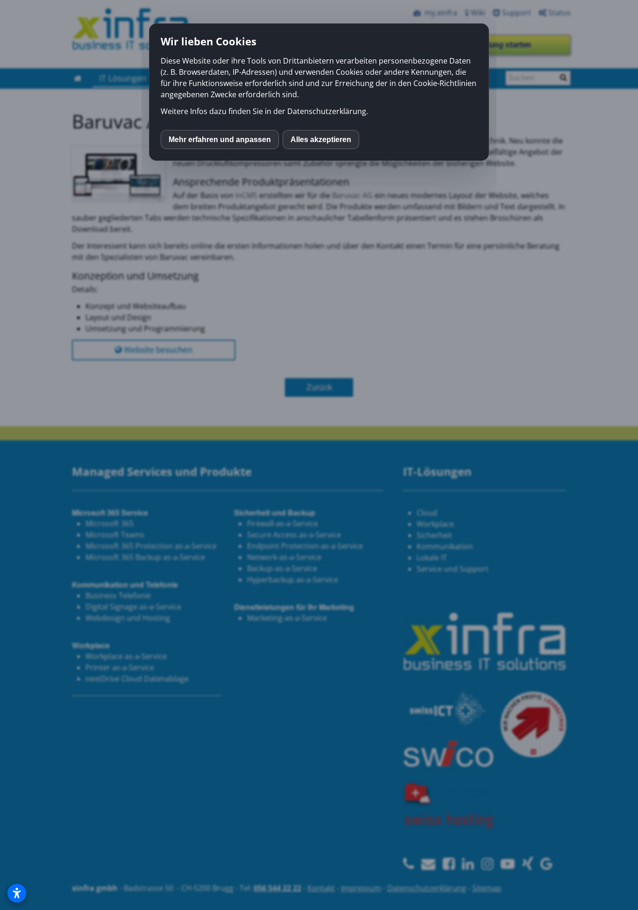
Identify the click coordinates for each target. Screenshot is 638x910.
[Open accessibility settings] (16, 893)
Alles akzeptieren (321, 139)
